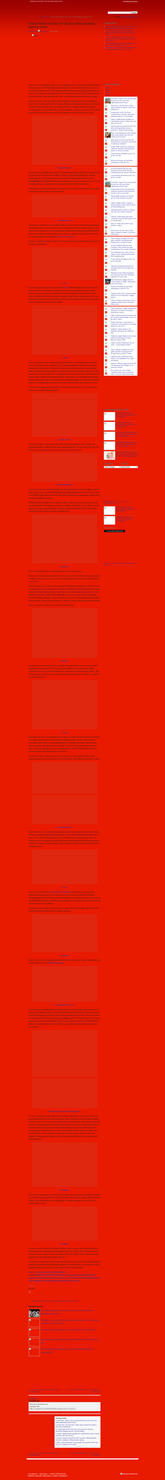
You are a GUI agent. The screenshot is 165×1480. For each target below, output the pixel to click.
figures (56, 1301)
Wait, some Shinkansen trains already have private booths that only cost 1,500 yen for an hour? (120, 32)
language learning (65, 1301)
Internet (33, 1301)
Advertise (31, 1476)
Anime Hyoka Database (71, 1111)
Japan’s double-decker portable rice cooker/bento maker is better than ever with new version (121, 27)
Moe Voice (64, 567)
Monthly (108, 92)
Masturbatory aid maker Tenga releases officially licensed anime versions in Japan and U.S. (121, 48)
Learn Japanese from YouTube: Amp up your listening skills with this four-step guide (126, 434)
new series (65, 237)
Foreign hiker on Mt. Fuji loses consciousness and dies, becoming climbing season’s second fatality (75, 1430)
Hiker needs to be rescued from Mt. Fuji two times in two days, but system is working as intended (123, 142)
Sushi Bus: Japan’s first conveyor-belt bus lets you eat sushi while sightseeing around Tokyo (123, 100)
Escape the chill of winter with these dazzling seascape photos (44, 1391)
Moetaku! (81, 1278)
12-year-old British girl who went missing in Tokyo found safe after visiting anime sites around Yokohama (123, 170)
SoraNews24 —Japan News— (51, 8)
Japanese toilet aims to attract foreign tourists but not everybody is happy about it (123, 295)
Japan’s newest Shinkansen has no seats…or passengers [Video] (122, 344)
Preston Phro (33, 31)
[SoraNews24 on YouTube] (119, 1)
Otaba (54, 1278)
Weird (123, 17)
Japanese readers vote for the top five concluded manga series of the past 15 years (126, 444)
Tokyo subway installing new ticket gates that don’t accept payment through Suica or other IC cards (122, 240)
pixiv (64, 1275)
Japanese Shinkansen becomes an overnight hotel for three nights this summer (122, 268)
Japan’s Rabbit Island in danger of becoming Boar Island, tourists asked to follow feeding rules (123, 205)
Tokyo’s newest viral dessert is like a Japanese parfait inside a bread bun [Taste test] (123, 302)
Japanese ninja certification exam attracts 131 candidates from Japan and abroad (122, 358)
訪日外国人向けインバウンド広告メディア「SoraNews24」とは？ (118, 502)
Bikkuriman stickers (56, 963)
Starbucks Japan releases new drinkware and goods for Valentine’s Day (122, 331)
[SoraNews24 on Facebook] (111, 1)
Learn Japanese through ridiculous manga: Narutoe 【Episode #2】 (69, 1330)
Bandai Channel (41, 1275)
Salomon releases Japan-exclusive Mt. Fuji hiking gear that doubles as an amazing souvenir (123, 365)
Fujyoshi (76, 1281)
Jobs (136, 17)
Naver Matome (60, 1272)
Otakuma (47, 1278)
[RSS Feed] (121, 1)
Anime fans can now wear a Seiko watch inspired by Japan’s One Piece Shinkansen (123, 107)
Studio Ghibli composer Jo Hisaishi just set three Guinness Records (122, 197)
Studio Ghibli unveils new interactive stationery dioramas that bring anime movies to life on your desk (123, 148)
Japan (39, 1301)
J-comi (69, 1275)
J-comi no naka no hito (45, 1272)
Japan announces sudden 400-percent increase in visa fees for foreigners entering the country (123, 310)
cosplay (66, 892)
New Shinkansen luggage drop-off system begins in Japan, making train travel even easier (123, 281)
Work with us (47, 1476)
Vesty (74, 1278)
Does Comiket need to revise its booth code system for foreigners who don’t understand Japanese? (127, 454)
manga (75, 1301)
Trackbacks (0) (33, 1398)
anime (44, 1301)
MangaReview (54, 1111)
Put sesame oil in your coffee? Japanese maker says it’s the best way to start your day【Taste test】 (122, 372)
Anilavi (69, 827)
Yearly (108, 95)
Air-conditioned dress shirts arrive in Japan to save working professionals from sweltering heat (123, 254)
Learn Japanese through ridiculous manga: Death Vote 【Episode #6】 (125, 424)
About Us (107, 563)
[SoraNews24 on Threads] (115, 1)
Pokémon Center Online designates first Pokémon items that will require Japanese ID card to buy (122, 275)
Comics (49, 1301)
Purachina (68, 1281)
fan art (65, 288)
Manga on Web (78, 1275)
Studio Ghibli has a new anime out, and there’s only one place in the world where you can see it (123, 324)
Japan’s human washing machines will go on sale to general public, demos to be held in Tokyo (123, 317)
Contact (118, 563)
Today (107, 88)
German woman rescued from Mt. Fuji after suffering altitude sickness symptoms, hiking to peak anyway (76, 1439)
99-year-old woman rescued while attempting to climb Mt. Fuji (122, 161)
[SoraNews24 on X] (117, 1)
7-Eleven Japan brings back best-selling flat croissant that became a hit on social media (123, 218)
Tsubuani (61, 1278)
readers (56, 892)
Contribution (126, 563)
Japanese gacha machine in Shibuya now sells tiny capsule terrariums (123, 211)
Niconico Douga (54, 1275)
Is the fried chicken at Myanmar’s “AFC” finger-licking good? (84, 1391)
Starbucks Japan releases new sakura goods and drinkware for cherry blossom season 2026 (123, 338)
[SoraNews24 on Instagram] (113, 1)
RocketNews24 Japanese (130, 1)
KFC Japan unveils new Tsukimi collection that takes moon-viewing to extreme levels (121, 44)
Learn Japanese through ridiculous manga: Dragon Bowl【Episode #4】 (126, 415)
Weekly (108, 90)
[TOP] (37, 17)
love (61, 892)
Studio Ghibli (129, 17)
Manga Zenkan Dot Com (64, 1005)
